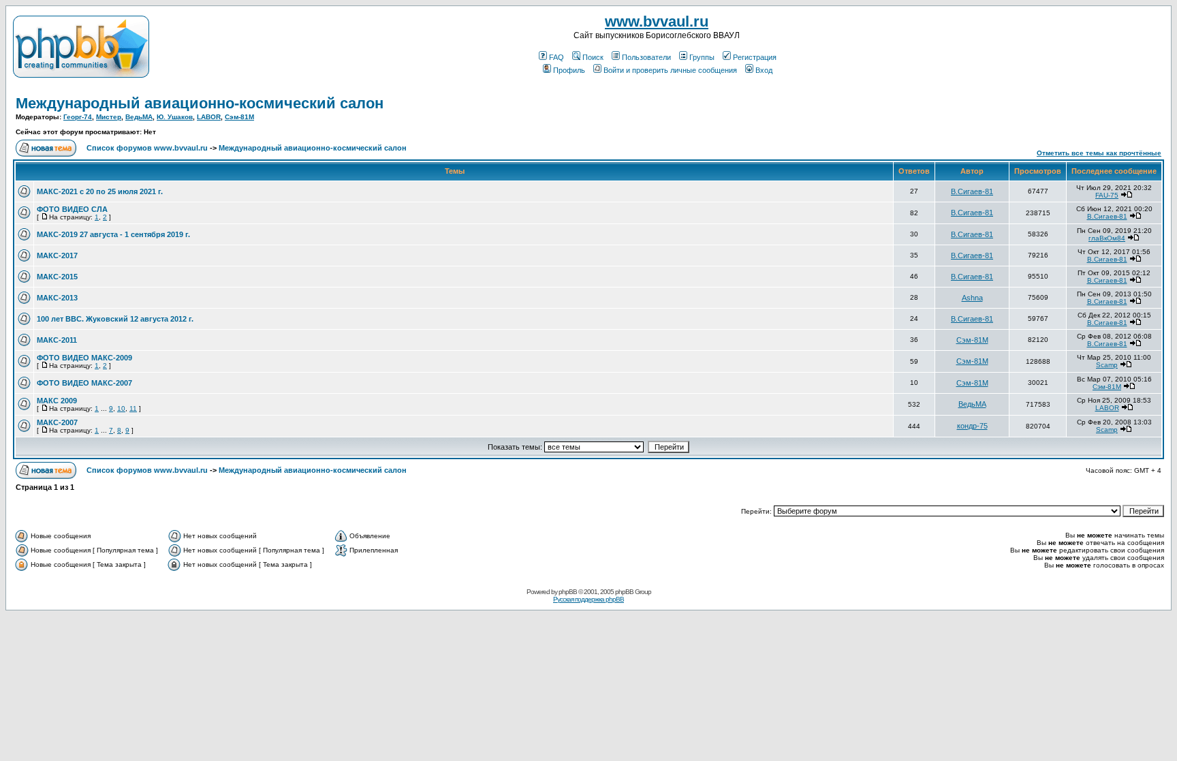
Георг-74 (77, 117)
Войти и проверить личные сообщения (670, 70)
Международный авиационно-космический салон (199, 103)
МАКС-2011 (57, 340)
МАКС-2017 (57, 255)
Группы (702, 57)
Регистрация (754, 57)
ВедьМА (139, 117)
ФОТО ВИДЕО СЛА (72, 209)
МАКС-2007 (57, 422)
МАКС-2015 (57, 277)
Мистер (108, 117)
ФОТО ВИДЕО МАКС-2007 (84, 383)
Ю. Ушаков (175, 117)
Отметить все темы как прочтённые (1099, 153)
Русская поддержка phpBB (588, 599)
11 (133, 408)
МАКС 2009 (57, 401)
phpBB (568, 591)
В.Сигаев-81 (972, 191)
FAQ (556, 57)
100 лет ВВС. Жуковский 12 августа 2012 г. (115, 319)
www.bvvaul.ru (656, 21)
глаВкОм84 (1106, 238)
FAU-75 (1106, 195)
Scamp (1107, 365)
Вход (763, 70)
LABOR (209, 117)
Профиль (569, 70)
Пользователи (646, 57)
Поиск (592, 57)
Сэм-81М (239, 117)
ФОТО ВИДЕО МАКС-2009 (84, 358)
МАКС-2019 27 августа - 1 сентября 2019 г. (113, 234)
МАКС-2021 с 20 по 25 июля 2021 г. (100, 191)
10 (121, 408)
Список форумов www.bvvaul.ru (147, 148)
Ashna (972, 298)
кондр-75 (972, 426)
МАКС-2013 (57, 298)
